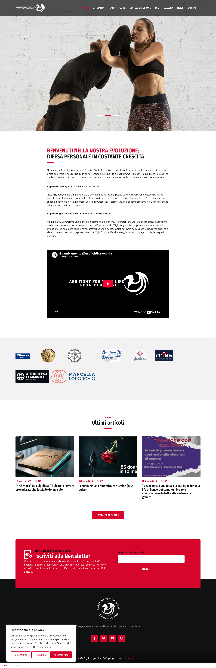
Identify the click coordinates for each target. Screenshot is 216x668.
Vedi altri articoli (107, 515)
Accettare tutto (61, 655)
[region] (41, 643)
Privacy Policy (131, 658)
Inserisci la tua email (130, 552)
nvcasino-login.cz (9, 665)
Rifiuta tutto (40, 655)
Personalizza (20, 655)
